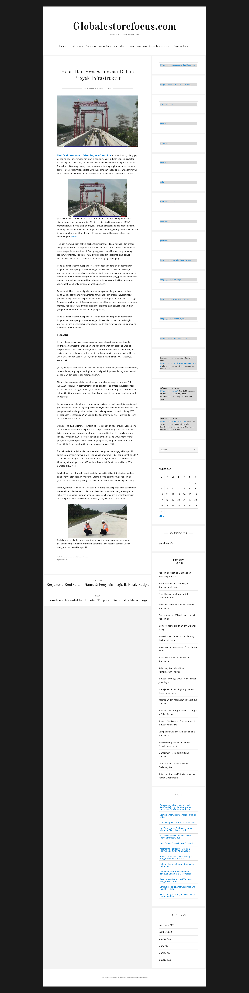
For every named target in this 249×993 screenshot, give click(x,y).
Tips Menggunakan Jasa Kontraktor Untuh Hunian (177, 895)
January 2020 (165, 959)
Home (62, 46)
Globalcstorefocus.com (124, 27)
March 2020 (164, 952)
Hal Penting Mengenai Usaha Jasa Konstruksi (97, 46)
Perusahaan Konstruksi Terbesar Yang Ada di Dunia (176, 880)
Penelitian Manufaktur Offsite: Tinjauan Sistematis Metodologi (175, 872)
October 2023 (165, 931)
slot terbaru (166, 104)
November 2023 (166, 925)
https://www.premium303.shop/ (174, 299)
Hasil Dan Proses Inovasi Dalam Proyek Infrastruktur (84, 155)
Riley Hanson (89, 88)
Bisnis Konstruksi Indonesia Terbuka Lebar (178, 815)
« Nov (161, 516)
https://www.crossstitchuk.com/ (175, 85)
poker (162, 182)
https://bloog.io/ (169, 391)
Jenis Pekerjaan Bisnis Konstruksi (149, 46)
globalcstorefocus (167, 543)
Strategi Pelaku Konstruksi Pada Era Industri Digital (177, 887)
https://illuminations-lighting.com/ (178, 65)
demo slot (165, 124)
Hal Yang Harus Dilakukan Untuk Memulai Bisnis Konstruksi (176, 829)
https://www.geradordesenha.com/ (176, 260)
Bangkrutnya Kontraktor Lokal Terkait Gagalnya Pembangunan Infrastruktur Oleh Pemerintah (175, 807)
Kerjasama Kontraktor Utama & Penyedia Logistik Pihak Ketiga (175, 849)
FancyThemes (143, 978)
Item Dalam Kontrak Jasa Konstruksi (177, 843)
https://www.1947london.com (173, 338)
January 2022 (165, 939)
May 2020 (163, 945)
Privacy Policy (181, 46)
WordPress (130, 978)
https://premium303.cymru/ (173, 319)
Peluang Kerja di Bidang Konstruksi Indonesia (177, 865)
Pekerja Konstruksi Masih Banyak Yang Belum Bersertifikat (176, 857)
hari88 (74, 236)
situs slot (165, 143)
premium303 (165, 221)
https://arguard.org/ (170, 280)
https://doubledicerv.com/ (173, 421)
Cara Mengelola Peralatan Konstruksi (178, 822)
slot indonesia (167, 202)
